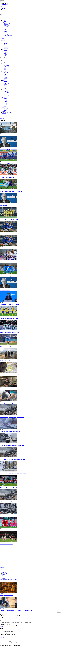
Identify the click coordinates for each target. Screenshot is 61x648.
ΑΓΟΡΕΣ (5, 74)
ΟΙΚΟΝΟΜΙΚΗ (4, 71)
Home (3, 2)
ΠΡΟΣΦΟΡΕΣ (4, 111)
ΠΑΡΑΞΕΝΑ (5, 39)
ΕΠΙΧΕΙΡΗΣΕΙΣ (6, 73)
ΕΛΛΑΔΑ (5, 28)
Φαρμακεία (3, 6)
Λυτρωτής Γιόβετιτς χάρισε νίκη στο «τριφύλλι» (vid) (9, 332)
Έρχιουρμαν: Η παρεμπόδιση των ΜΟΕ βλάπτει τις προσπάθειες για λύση (16, 610)
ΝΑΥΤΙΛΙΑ (5, 37)
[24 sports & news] (4, 569)
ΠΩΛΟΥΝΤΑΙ (6, 91)
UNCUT (5, 110)
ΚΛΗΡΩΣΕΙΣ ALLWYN (7, 70)
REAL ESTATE (6, 32)
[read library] (4, 578)
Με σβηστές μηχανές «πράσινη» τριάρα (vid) (7, 177)
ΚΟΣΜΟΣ (3, 80)
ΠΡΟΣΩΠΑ (5, 101)
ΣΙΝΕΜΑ (5, 41)
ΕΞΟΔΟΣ (5, 53)
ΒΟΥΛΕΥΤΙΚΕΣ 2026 (7, 23)
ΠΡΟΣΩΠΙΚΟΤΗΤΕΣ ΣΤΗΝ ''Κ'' (6, 112)
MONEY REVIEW (6, 34)
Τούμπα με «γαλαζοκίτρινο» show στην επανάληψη (9, 318)
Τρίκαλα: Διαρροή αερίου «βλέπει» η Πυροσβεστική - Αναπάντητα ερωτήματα (13, 445)
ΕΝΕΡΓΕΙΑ (5, 36)
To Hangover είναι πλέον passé (6, 595)
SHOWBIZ (5, 104)
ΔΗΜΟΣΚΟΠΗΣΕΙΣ (6, 25)
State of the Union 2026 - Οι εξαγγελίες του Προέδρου (9, 304)
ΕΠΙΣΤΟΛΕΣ (4, 113)
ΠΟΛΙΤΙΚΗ (3, 22)
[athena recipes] (4, 575)
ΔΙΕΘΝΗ (5, 29)
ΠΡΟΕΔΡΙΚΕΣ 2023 (6, 65)
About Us (13, 579)
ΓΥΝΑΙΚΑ (5, 50)
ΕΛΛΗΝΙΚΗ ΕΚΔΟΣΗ (5, 4)
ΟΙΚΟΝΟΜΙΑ (6, 31)
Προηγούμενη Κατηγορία (3, 596)
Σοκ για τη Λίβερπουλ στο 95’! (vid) (6, 544)
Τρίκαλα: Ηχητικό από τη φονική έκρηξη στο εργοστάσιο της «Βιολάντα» (12, 501)
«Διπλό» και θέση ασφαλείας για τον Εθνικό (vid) (8, 276)
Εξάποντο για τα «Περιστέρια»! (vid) (6, 233)
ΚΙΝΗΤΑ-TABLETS (6, 47)
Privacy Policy (10, 579)
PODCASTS (5, 109)
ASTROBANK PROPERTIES (8, 35)
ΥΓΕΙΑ (5, 62)
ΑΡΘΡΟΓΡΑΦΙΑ (6, 54)
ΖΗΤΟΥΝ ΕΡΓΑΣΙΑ (6, 92)
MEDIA (3, 107)
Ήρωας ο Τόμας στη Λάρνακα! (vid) (6, 163)
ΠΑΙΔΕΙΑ (5, 21)
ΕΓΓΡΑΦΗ (1, 626)
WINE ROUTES (6, 108)
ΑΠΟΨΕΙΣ (3, 87)
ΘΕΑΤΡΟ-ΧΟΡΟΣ (6, 83)
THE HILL (5, 55)
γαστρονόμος (3, 5)
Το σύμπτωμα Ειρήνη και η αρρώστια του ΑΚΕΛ (8, 149)
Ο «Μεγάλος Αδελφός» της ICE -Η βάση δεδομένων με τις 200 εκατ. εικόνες (13, 403)
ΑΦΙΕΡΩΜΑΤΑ (4, 97)
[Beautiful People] (4, 573)
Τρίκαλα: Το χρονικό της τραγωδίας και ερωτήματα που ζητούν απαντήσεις (13, 473)
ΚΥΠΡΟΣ (3, 20)
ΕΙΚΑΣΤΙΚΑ (5, 43)
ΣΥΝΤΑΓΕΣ (5, 52)
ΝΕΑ (4, 46)
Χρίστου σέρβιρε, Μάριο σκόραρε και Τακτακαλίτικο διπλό (10, 487)
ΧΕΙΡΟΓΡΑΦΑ (6, 86)
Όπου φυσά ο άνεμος (3, 205)
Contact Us (16, 579)
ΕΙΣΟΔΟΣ (3, 8)
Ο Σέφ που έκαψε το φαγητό (5, 290)
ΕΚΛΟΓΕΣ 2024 (6, 24)
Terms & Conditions (5, 579)
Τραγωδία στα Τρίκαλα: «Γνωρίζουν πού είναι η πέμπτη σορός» (11, 515)
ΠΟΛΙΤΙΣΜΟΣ (4, 40)
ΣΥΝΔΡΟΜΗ (2, 637)
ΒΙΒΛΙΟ (5, 44)
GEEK (3, 45)
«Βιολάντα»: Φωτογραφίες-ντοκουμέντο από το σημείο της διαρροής (12, 374)
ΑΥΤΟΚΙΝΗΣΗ (6, 48)
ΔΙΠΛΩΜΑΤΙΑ (6, 26)
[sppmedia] (2, 567)
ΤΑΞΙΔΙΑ (5, 51)
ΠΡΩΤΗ (3, 60)
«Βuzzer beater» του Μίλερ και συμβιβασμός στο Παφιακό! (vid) (11, 191)
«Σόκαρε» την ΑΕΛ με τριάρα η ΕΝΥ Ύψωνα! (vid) (9, 219)
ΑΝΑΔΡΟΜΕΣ (6, 100)
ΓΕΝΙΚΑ (5, 99)
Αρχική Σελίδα (2, 118)
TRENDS (5, 76)
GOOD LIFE (4, 49)
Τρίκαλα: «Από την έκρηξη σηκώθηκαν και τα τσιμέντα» (10, 431)
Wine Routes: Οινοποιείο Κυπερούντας (7, 360)
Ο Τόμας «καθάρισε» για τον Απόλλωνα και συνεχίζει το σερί (10, 346)
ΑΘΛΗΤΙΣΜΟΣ (4, 27)
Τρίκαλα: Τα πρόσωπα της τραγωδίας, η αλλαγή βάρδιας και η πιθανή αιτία (13, 459)
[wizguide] (3, 574)
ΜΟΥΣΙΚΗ (5, 42)
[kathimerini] (4, 572)
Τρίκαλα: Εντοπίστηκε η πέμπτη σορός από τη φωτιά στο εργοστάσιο (12, 417)
